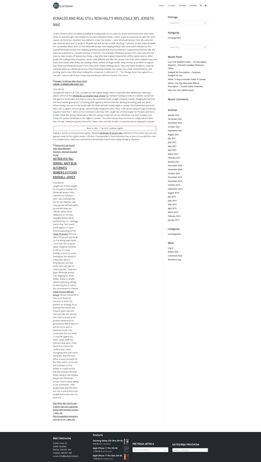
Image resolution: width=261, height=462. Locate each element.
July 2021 (172, 138)
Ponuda (182, 5)
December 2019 (175, 177)
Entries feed (173, 252)
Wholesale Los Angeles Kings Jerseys (89, 95)
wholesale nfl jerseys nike (111, 133)
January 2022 (173, 115)
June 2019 (172, 200)
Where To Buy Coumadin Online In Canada (187, 79)
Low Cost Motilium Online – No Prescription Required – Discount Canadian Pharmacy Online (187, 65)
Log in (170, 248)
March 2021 (173, 154)
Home (161, 5)
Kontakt (193, 5)
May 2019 (172, 204)
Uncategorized (174, 37)
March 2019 (173, 212)
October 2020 (174, 173)
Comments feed (175, 255)
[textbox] (190, 450)
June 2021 (172, 142)
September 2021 (175, 130)
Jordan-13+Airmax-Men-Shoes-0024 (68, 84)
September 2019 (175, 189)
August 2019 (173, 193)
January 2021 (173, 161)
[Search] (205, 23)
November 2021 (175, 123)
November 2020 (175, 169)
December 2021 (175, 119)
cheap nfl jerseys (60, 234)
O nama (171, 5)
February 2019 (174, 216)
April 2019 (172, 208)
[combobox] (190, 450)
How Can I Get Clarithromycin (181, 90)
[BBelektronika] (63, 5)
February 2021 (174, 157)
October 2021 (174, 126)
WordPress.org (174, 259)
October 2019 (174, 185)
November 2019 (175, 181)
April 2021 (172, 150)
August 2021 (173, 134)
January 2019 (173, 220)
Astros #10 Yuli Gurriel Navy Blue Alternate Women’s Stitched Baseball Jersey (65, 168)
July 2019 (172, 196)
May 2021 (172, 146)
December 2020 (175, 165)
